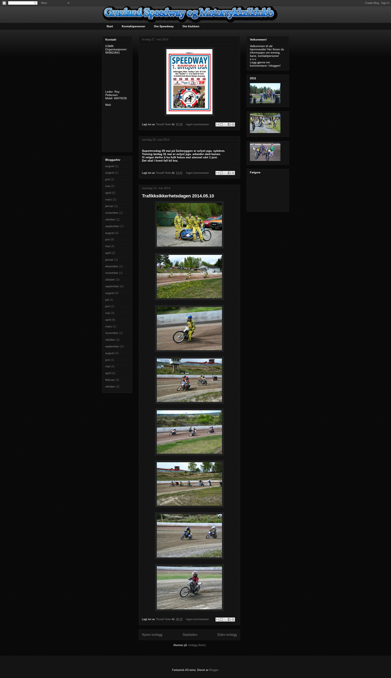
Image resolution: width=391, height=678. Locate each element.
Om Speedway (164, 26)
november (111, 212)
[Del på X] (225, 124)
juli (107, 299)
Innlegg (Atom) (197, 645)
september (112, 226)
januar (109, 206)
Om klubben (190, 26)
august (109, 166)
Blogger (213, 669)
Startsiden (190, 634)
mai (107, 186)
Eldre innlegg (227, 634)
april (108, 192)
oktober (110, 219)
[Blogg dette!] (221, 124)
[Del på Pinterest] (233, 124)
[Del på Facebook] (229, 124)
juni (107, 179)
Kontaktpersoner (133, 26)
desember (111, 266)
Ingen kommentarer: (198, 124)
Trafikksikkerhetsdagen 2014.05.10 (178, 195)
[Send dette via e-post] (217, 124)
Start (110, 26)
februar (110, 379)
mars (108, 199)
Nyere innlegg (152, 634)
